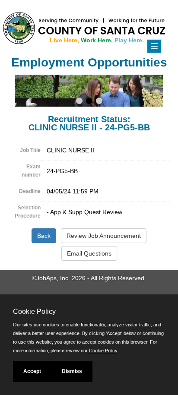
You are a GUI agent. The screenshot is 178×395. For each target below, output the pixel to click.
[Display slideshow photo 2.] (89, 101)
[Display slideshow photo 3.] (99, 101)
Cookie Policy (103, 350)
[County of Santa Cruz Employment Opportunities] (26, 23)
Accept (32, 371)
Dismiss (72, 371)
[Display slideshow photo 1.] (79, 101)
